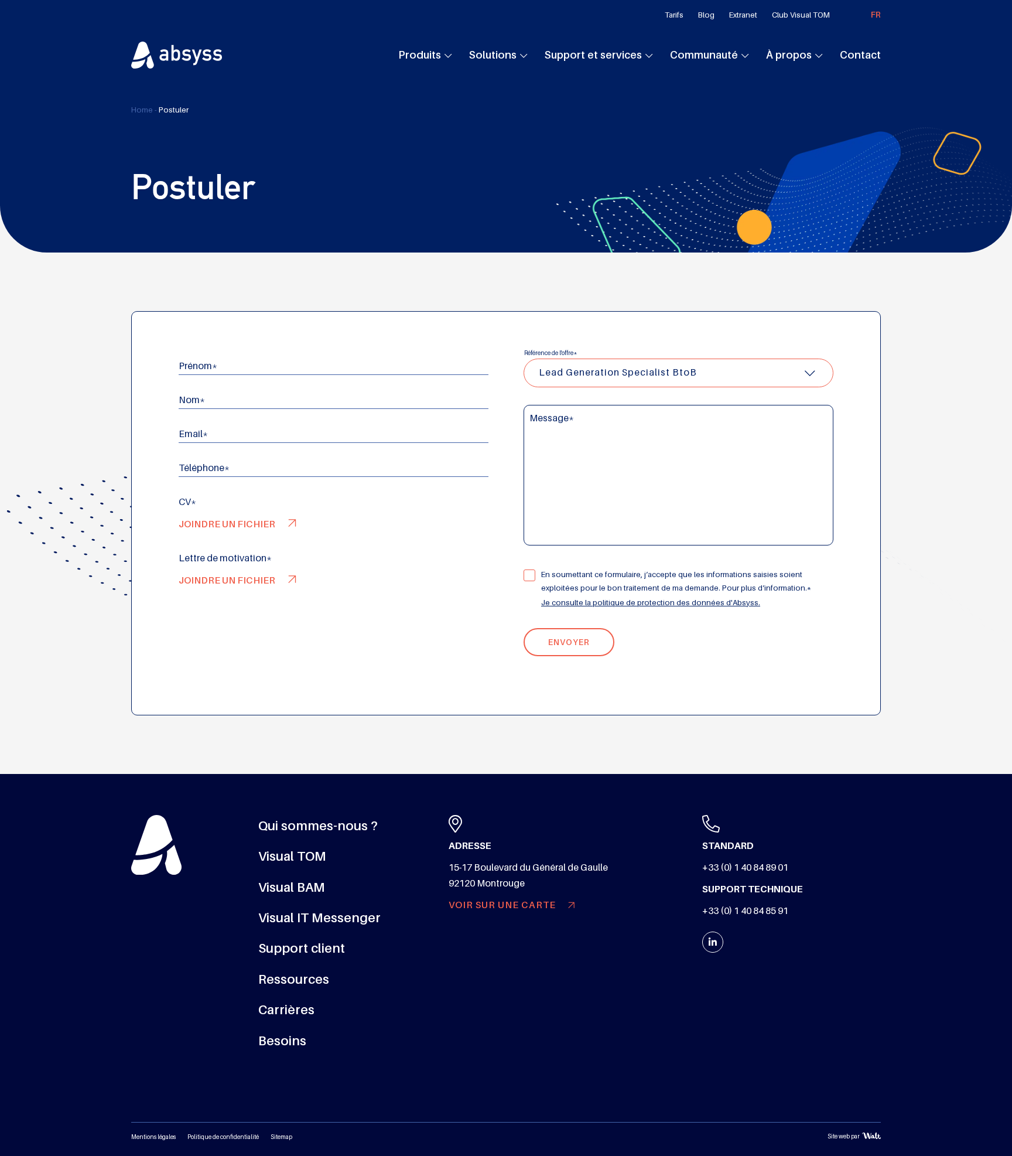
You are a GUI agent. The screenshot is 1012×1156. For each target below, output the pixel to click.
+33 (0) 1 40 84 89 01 (745, 867)
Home (142, 109)
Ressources (293, 979)
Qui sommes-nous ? (318, 826)
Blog (706, 15)
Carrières (286, 1009)
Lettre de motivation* (225, 558)
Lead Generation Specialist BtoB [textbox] (618, 372)
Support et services (593, 55)
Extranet (743, 15)
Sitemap (281, 1137)
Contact (860, 55)
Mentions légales (153, 1137)
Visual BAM (291, 887)
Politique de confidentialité (223, 1137)
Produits (419, 55)
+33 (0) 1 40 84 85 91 (745, 911)
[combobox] (678, 373)
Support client (301, 948)
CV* (187, 502)
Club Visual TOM (801, 15)
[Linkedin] (712, 942)
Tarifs (674, 15)
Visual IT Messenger (319, 918)
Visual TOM (292, 856)
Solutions (493, 55)
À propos (789, 55)
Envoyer (569, 642)
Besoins (282, 1041)
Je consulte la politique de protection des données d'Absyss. (650, 602)
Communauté (704, 55)
